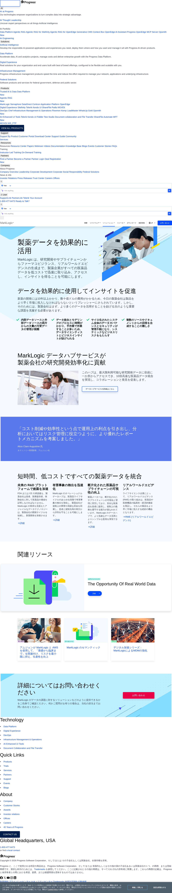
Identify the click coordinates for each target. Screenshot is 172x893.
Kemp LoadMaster (69, 110)
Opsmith (83, 33)
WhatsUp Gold (86, 110)
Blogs (84, 146)
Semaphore (15, 104)
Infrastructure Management (12, 71)
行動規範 (82, 881)
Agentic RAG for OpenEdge (63, 32)
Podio (54, 107)
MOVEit (61, 107)
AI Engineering (7, 38)
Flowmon (56, 110)
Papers (30, 146)
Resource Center (19, 146)
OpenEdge (65, 104)
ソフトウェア (94, 223)
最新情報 (142, 223)
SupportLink (5, 198)
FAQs (114, 146)
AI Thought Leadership (10, 20)
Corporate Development (41, 172)
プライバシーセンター (19, 881)
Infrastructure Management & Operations (32, 110)
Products (5, 88)
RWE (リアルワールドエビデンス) (138, 519)
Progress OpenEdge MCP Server (142, 32)
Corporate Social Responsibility (67, 172)
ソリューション (108, 223)
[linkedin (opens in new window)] (15, 878)
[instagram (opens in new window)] (12, 878)
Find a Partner (6, 159)
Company (5, 165)
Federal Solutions (8, 79)
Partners (5, 156)
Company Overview (9, 172)
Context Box (98, 32)
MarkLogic (5, 104)
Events (91, 146)
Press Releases (24, 178)
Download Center (43, 136)
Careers (48, 178)
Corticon (36, 104)
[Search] (1, 181)
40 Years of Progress (13, 827)
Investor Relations (8, 178)
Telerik (29, 107)
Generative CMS (84, 32)
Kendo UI (37, 107)
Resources (6, 143)
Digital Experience (8, 62)
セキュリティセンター (42, 881)
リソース (120, 223)
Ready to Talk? (22, 201)
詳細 (22, 523)
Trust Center (38, 178)
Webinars (38, 146)
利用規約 (4, 881)
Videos (47, 146)
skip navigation (10, 3)
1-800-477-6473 (7, 201)
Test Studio (49, 117)
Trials (6, 766)
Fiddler (40, 117)
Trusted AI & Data (8, 91)
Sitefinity (22, 107)
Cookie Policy (53, 889)
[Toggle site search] (1, 204)
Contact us (10, 834)
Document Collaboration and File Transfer (23, 748)
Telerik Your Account (32, 198)
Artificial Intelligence (9, 45)
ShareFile (46, 107)
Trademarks (39, 869)
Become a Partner (22, 159)
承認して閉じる (137, 887)
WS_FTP (12, 123)
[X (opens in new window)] (5, 878)
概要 (85, 223)
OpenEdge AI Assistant (115, 32)
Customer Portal (26, 136)
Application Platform (50, 104)
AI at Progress (6, 11)
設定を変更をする (160, 887)
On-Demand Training (31, 152)
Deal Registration (30, 160)
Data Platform (6, 32)
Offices (56, 178)
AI (2, 8)
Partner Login (37, 159)
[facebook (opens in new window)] (1, 878)
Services (4, 139)
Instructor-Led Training (10, 152)
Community (71, 136)
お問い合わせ (164, 223)
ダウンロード (131, 223)
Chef (10, 110)
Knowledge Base (73, 146)
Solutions (5, 41)
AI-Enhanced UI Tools (10, 117)
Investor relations (12, 814)
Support (4, 133)
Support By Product (9, 136)
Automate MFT (58, 118)
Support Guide (58, 136)
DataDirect (27, 104)
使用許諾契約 (71, 881)
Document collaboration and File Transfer (74, 117)
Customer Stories (103, 146)
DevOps (4, 110)
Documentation (58, 146)
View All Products (12, 128)
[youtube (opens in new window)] (8, 878)
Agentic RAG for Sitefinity (38, 32)
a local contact (13, 850)
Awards (7, 810)
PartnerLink (17, 198)
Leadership (24, 172)
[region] (86, 887)
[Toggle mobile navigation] (2, 217)
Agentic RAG (19, 32)
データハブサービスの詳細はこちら (100, 389)
